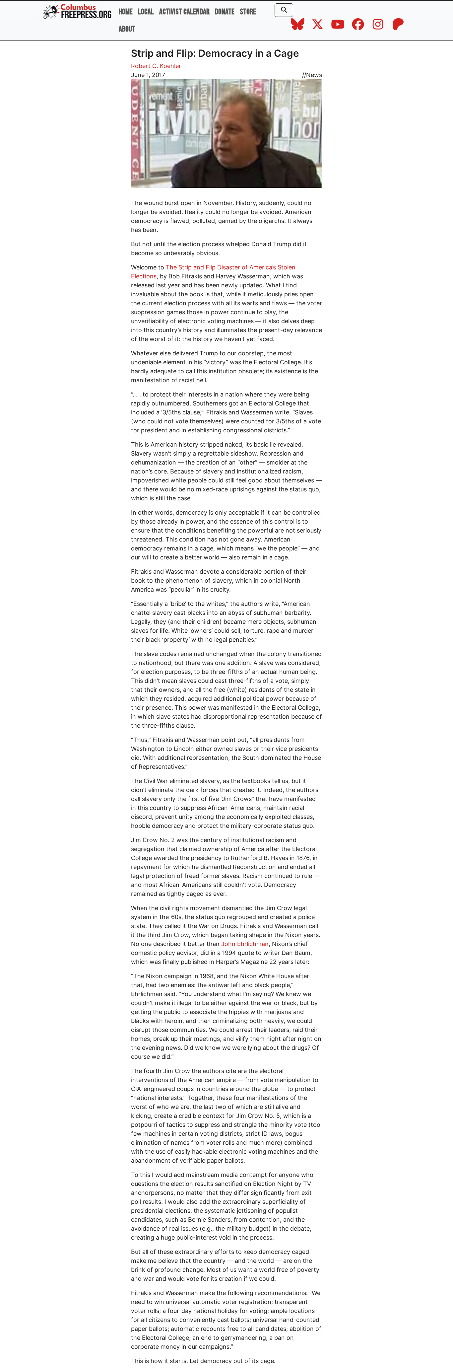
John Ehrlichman (245, 943)
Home (126, 12)
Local (146, 12)
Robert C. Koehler (156, 65)
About (127, 29)
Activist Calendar (184, 12)
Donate (224, 12)
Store (248, 12)
